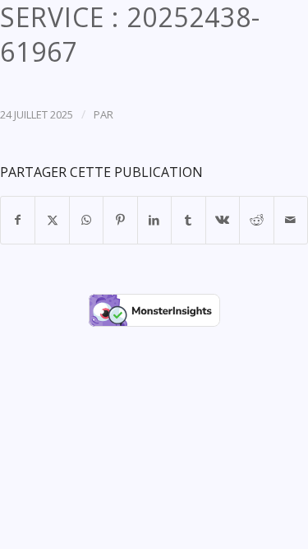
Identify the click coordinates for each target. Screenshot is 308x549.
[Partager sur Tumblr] (188, 220)
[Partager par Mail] (291, 220)
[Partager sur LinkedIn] (154, 220)
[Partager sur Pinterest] (119, 220)
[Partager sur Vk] (222, 220)
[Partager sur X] (51, 220)
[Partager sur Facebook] (17, 220)
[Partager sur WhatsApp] (86, 220)
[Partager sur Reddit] (256, 220)
